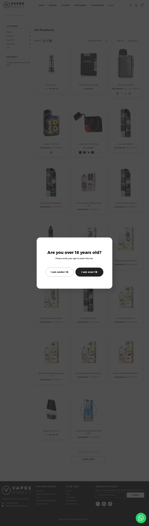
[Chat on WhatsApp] (141, 518)
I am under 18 (59, 272)
